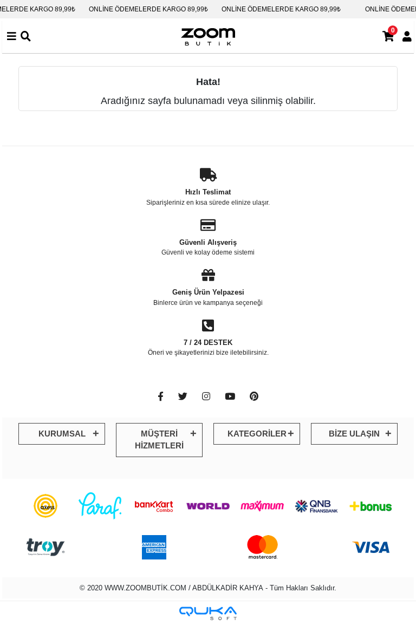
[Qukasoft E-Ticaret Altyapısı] (208, 613)
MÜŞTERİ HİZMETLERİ (159, 440)
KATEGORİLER (257, 433)
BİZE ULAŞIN (354, 433)
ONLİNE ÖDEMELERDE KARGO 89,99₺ (148, 9)
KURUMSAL (62, 433)
